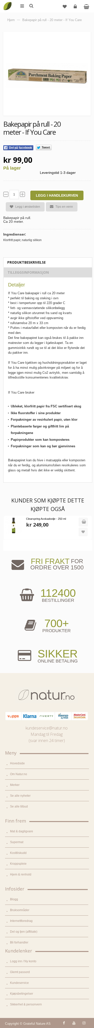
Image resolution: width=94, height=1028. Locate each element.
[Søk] (31, 6)
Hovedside (17, 763)
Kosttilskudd (18, 853)
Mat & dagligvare (21, 831)
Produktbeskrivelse (26, 262)
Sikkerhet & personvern (26, 1004)
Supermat (16, 842)
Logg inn (75, 6)
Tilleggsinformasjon (28, 272)
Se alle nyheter (20, 795)
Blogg (14, 899)
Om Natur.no (18, 774)
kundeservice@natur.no (47, 728)
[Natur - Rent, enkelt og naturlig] (8, 2)
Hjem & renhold (20, 874)
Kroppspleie (18, 863)
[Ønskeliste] (64, 6)
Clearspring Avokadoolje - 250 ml (46, 518)
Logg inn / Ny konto (23, 961)
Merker (15, 785)
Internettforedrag (21, 921)
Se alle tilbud (19, 806)
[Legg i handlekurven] (83, 522)
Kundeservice (19, 983)
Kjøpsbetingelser (21, 993)
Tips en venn (64, 206)
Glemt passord (20, 972)
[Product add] (86, 6)
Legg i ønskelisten (27, 206)
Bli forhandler (19, 942)
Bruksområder (19, 910)
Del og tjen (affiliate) (23, 931)
